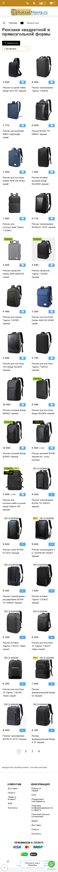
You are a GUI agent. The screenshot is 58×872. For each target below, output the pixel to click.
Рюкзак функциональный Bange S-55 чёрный (43, 739)
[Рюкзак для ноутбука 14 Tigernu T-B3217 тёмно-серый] (43, 622)
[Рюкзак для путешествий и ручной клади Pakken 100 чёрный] (14, 479)
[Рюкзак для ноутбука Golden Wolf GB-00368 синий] (43, 296)
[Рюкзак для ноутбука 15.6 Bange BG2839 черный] (14, 342)
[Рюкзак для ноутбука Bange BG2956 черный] (43, 389)
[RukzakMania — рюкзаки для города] (29, 12)
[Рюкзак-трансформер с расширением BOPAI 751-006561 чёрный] (14, 575)
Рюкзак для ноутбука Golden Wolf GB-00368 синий (43, 320)
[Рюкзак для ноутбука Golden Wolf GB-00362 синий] (14, 156)
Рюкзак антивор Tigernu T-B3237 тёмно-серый (14, 646)
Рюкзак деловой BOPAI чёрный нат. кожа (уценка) (43, 457)
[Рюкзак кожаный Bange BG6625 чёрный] (14, 389)
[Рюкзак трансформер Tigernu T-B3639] (43, 66)
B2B (10, 803)
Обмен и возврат (12, 798)
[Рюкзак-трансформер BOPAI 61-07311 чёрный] (14, 715)
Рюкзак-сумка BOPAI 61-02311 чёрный (13, 551)
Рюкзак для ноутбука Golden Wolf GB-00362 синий (14, 181)
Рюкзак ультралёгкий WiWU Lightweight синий (13, 134)
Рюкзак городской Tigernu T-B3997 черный (41, 274)
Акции (34, 820)
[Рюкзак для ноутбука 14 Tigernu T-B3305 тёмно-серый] (14, 668)
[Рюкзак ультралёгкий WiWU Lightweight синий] (14, 110)
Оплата (11, 792)
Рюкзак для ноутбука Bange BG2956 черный (43, 412)
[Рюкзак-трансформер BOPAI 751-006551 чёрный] (43, 479)
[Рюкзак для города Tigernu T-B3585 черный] (14, 296)
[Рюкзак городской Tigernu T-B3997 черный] (43, 249)
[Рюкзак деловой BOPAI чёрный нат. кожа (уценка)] (43, 432)
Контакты (12, 807)
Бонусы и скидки (36, 789)
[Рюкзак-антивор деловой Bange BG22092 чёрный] (43, 156)
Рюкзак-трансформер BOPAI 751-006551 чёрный (42, 503)
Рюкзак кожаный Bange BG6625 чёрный (14, 412)
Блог (33, 795)
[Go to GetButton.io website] (51, 869)
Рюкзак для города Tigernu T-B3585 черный (12, 320)
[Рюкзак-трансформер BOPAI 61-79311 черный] (43, 203)
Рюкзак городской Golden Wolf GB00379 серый (13, 274)
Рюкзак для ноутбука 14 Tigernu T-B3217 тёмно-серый (42, 646)
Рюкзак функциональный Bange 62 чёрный (43, 692)
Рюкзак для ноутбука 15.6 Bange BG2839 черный (13, 367)
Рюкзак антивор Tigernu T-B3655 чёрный (40, 599)
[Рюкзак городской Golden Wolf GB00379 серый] (14, 249)
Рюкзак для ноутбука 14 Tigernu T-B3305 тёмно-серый (13, 692)
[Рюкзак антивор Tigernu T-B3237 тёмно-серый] (14, 622)
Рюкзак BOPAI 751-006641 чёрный (41, 132)
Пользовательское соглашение (38, 815)
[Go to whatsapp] (51, 864)
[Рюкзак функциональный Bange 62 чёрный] (43, 668)
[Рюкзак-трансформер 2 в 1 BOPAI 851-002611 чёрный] (43, 529)
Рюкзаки (13, 23)
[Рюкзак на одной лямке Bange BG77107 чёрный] (14, 66)
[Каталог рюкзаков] (4, 23)
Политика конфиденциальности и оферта (38, 808)
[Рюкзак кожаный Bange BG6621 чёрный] (14, 432)
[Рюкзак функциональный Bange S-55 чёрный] (43, 715)
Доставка (12, 788)
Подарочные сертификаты (38, 800)
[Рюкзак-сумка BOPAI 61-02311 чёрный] (14, 529)
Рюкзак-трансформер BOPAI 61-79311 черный (43, 226)
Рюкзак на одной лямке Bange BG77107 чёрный (14, 89)
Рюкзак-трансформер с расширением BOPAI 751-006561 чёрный (14, 599)
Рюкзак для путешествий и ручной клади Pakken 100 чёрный (14, 505)
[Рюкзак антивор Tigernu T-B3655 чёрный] (43, 575)
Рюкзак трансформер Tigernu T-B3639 (42, 89)
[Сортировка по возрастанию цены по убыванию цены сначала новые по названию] (16, 49)
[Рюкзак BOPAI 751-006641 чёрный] (43, 110)
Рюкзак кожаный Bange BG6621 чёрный (14, 455)
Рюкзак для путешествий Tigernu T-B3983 (13, 227)
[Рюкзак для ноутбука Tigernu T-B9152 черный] (43, 342)
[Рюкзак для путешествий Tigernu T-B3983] (14, 203)
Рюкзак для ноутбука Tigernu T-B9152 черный (42, 367)
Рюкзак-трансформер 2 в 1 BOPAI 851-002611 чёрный (43, 553)
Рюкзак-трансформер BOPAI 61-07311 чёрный (14, 737)
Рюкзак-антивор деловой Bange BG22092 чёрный (40, 181)
